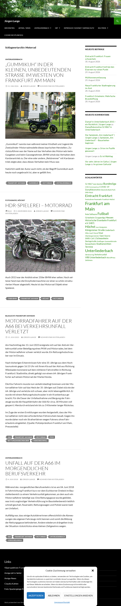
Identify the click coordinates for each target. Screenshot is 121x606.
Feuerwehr (98, 199)
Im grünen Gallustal (102, 164)
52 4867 (89, 184)
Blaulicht (10, 316)
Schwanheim (102, 238)
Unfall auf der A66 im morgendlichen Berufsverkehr (32, 468)
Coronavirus (94, 187)
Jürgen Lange (12, 21)
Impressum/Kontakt (62, 602)
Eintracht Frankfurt (98, 196)
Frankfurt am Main (16, 183)
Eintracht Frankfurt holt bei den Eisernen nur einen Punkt (99, 68)
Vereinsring (89, 255)
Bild (10, 211)
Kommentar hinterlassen (52, 86)
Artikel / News (24, 28)
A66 (9, 437)
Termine (89, 246)
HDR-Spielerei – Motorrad (38, 205)
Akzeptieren (35, 595)
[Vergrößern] (71, 95)
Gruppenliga (100, 217)
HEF (56, 28)
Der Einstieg (9, 28)
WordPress (111, 257)
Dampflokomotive (92, 190)
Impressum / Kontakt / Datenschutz (79, 28)
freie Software (91, 214)
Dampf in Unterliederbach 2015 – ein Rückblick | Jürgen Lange (100, 123)
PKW (52, 437)
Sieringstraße (91, 241)
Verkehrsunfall (40, 441)
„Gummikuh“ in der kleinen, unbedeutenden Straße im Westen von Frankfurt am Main (38, 72)
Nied (101, 233)
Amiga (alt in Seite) (12, 573)
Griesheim (90, 217)
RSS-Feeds (102, 28)
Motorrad (47, 183)
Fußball (103, 214)
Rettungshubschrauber (18, 441)
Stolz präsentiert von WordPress (16, 602)
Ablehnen (54, 595)
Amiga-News (10, 578)
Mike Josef (89, 233)
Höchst (21, 200)
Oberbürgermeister (92, 236)
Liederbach (110, 230)
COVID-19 (104, 187)
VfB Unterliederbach (95, 257)
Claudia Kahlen (11, 583)
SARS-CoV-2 (90, 238)
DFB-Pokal (89, 192)
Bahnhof (100, 184)
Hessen (109, 217)
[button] (92, 570)
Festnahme (89, 199)
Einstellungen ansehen (78, 595)
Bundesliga (109, 183)
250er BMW (12, 298)
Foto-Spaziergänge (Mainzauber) (19, 589)
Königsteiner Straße (95, 230)
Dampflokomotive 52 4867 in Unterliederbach (98, 128)
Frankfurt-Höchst (108, 199)
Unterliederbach (41, 28)
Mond (95, 233)
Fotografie (11, 200)
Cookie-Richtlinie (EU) (13, 35)
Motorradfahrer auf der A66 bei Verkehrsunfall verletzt (38, 326)
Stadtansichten (103, 244)
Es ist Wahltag (106, 156)
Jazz (97, 227)
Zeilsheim (89, 260)
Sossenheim (90, 244)
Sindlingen (100, 241)
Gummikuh (33, 183)
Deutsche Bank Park (108, 190)
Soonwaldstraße (111, 241)
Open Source (104, 236)
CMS (87, 187)
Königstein (103, 227)
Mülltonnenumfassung (95, 77)
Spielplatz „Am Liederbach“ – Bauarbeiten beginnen (99, 140)
